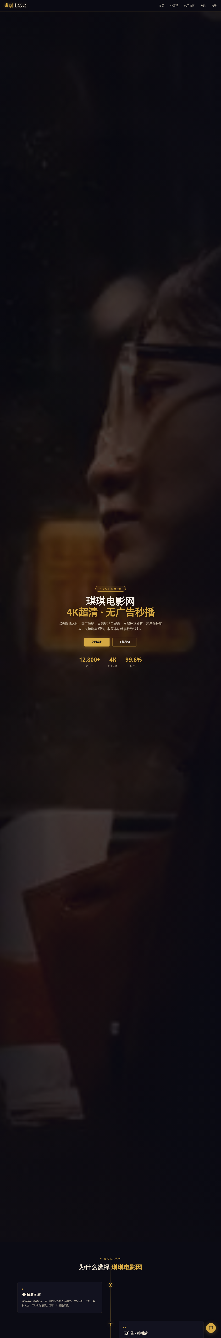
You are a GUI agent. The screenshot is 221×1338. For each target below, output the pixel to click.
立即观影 (96, 642)
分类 (203, 5)
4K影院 (174, 5)
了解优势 (124, 642)
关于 (214, 5)
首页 (161, 5)
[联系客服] (211, 1328)
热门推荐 (189, 5)
